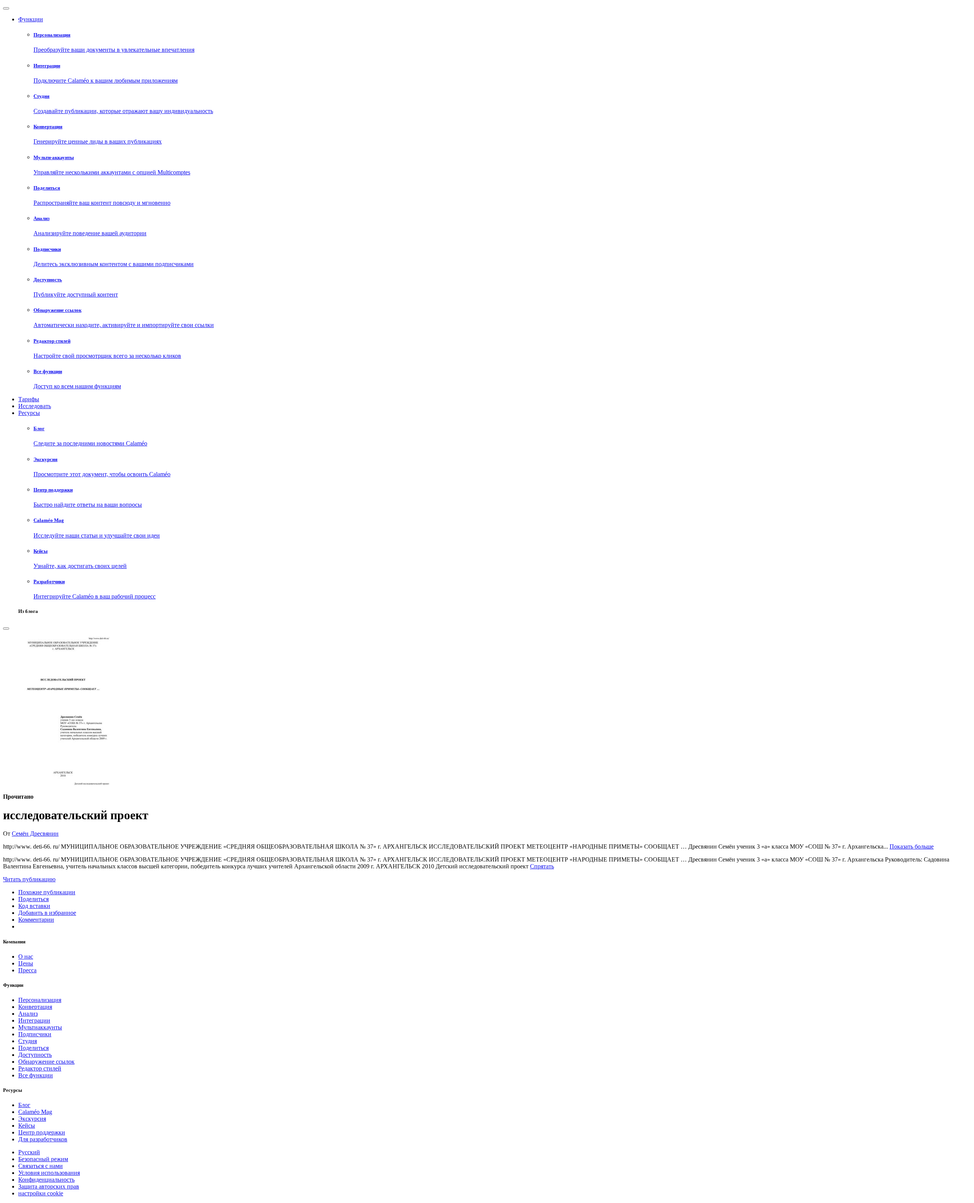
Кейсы (26, 1125)
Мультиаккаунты (40, 1027)
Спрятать (542, 866)
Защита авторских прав (48, 1186)
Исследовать (34, 406)
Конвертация (35, 1007)
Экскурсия (32, 1118)
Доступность (35, 1054)
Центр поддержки (41, 1132)
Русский (29, 1152)
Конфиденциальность (46, 1179)
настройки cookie (40, 1193)
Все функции (35, 1075)
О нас (25, 956)
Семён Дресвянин (35, 833)
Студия (27, 1041)
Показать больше (912, 846)
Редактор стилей (39, 1068)
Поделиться (33, 1048)
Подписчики (34, 1034)
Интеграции (34, 1020)
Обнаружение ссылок (46, 1061)
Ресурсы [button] (29, 413)
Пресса (27, 970)
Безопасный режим (43, 1159)
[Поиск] (6, 628)
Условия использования (49, 1172)
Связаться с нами (40, 1166)
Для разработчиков (42, 1139)
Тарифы (28, 399)
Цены (25, 963)
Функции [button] (30, 19)
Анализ (28, 1013)
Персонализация (39, 1000)
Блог (24, 1105)
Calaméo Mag (35, 1112)
